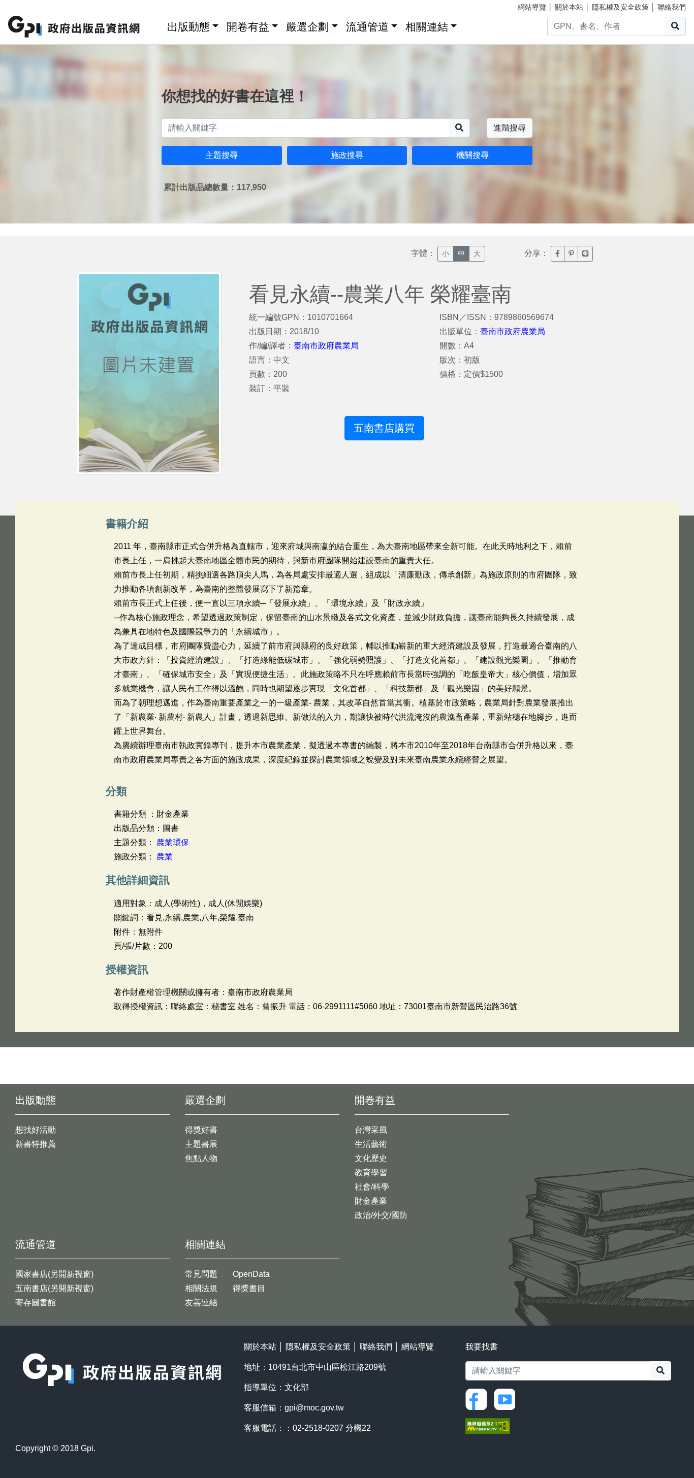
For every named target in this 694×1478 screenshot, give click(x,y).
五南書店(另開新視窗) (54, 1288)
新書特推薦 (35, 1144)
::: (156, 24)
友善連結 (201, 1302)
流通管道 (367, 27)
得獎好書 (201, 1130)
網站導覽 (532, 7)
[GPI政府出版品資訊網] (74, 26)
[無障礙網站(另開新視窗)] (487, 1425)
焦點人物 (201, 1158)
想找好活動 (35, 1130)
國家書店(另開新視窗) (54, 1274)
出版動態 (188, 27)
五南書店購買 (384, 428)
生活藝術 (371, 1144)
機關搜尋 (472, 155)
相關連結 (426, 27)
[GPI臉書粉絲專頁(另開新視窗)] (478, 1398)
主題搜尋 (221, 155)
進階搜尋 (509, 127)
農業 (164, 856)
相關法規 (201, 1288)
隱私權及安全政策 (620, 7)
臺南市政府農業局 (326, 345)
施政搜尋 (347, 155)
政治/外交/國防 (381, 1215)
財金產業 (371, 1201)
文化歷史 (371, 1158)
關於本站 (569, 7)
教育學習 (371, 1172)
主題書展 (201, 1144)
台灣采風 (371, 1130)
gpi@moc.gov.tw (314, 1407)
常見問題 (201, 1274)
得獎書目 (249, 1288)
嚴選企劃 (307, 27)
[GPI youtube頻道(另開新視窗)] (507, 1398)
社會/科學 (372, 1186)
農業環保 (172, 842)
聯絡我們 (671, 7)
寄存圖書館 (35, 1302)
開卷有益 (248, 27)
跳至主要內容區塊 (28, 5)
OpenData (251, 1274)
